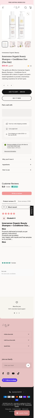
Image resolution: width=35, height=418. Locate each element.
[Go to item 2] (13, 44)
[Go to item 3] (20, 44)
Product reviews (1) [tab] (9, 201)
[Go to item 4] (28, 44)
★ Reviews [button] (32, 210)
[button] (6, 263)
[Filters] (4, 207)
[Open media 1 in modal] (28, 14)
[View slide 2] (17, 313)
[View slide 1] (14, 313)
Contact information (16, 409)
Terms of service (13, 411)
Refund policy (25, 409)
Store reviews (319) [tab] (24, 201)
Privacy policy (8, 409)
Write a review (17, 193)
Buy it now (17, 98)
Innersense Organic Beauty (10, 52)
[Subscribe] (28, 365)
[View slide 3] (19, 313)
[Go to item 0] (5, 44)
